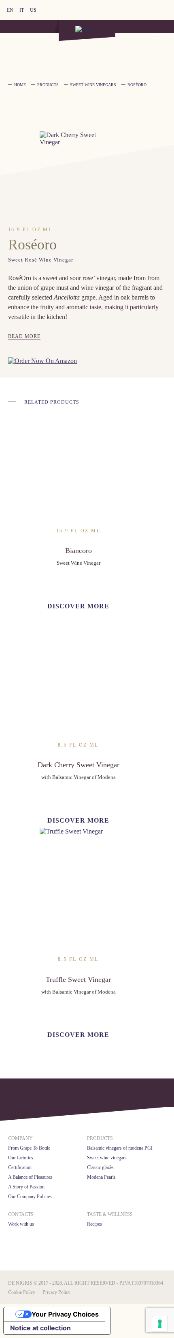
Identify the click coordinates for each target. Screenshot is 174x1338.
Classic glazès (100, 1167)
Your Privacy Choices (65, 1314)
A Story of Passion (26, 1187)
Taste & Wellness (110, 1214)
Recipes (94, 1224)
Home (20, 84)
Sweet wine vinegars (107, 1158)
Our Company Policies (30, 1196)
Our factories (20, 1158)
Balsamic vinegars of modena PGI (120, 1148)
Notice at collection (40, 1328)
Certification (20, 1167)
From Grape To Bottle (29, 1148)
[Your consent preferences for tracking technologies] (160, 1324)
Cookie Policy (21, 1292)
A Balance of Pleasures (30, 1177)
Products (100, 1138)
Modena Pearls (101, 1177)
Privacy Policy (56, 1292)
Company (20, 1138)
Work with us (21, 1224)
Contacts (21, 1214)
